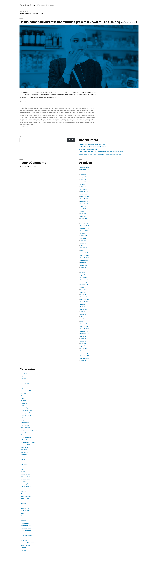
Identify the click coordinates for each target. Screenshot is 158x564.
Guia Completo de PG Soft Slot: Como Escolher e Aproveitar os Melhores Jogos (101, 151)
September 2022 (84, 263)
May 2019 (83, 343)
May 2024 (83, 214)
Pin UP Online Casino (27, 486)
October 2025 (84, 172)
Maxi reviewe (24, 447)
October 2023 (84, 231)
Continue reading (25, 101)
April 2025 (83, 187)
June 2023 (83, 240)
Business (23, 401)
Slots (22, 513)
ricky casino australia (26, 508)
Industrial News (25, 440)
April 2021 (83, 292)
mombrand (24, 454)
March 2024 (83, 218)
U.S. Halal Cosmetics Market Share (43, 120)
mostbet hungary (25, 474)
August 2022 (83, 265)
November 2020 (84, 302)
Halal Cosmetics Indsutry (25, 110)
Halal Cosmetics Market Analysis (83, 112)
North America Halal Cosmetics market (66, 117)
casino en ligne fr (25, 408)
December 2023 (84, 226)
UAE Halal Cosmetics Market (73, 120)
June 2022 (83, 270)
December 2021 (84, 285)
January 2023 (84, 253)
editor (22, 107)
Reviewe (23, 503)
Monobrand (24, 462)
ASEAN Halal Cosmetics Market (42, 108)
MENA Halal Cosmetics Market (50, 117)
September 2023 (84, 233)
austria (23, 388)
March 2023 (83, 248)
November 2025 (84, 169)
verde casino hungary (26, 533)
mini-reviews (24, 452)
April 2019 (83, 346)
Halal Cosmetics (90, 108)
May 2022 (83, 272)
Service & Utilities (26, 511)
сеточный (23, 550)
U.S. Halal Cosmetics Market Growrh (67, 119)
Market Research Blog (27, 5)
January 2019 (84, 353)
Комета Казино (25, 545)
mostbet (23, 469)
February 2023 (84, 250)
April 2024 (83, 216)
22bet (22, 386)
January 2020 (84, 324)
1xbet (22, 376)
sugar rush (23, 521)
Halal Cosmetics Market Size (80, 115)
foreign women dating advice (29, 430)
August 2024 (83, 206)
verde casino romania (26, 538)
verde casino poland (26, 535)
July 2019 (83, 338)
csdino (22, 418)
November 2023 (84, 228)
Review (23, 501)
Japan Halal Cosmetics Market (35, 117)
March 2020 (83, 319)
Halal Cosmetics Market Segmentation (65, 115)
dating (22, 420)
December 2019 (84, 326)
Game (22, 435)
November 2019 (84, 329)
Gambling (23, 432)
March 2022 (83, 277)
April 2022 (83, 275)
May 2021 (83, 289)
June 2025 (83, 182)
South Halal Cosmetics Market (83, 117)
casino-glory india (26, 413)
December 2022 (84, 255)
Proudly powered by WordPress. (37, 559)
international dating (26, 445)
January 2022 (84, 282)
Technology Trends (26, 528)
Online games (24, 481)
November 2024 (84, 199)
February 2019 (84, 351)
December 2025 (84, 167)
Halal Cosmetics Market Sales (48, 115)
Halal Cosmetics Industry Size (57, 112)
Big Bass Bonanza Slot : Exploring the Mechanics (92, 147)
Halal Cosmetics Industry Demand (55, 110)
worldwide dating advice (27, 543)
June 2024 (83, 211)
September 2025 (84, 174)
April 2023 (83, 245)
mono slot (23, 459)
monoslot (23, 467)
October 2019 (84, 331)
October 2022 (84, 260)
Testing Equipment (26, 530)
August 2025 (83, 177)
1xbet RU (23, 381)
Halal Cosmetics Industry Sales (43, 112)
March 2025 (83, 189)
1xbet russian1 (25, 383)
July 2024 (83, 209)
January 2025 (84, 194)
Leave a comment (25, 126)
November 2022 (84, 258)
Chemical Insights (26, 415)
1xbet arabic (24, 378)
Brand (22, 396)
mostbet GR (24, 472)
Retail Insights (25, 499)
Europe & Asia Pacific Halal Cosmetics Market (75, 108)
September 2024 (84, 204)
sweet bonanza (25, 523)
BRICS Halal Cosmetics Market (57, 108)
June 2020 (83, 312)
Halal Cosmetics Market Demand (48, 114)
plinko (22, 489)
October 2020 (84, 304)
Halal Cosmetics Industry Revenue (27, 112)
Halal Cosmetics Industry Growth (71, 110)
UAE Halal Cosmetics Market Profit (67, 122)
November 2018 (84, 358)
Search (21, 136)
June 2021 (83, 287)
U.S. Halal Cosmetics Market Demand (50, 119)
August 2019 (83, 336)
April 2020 (83, 316)
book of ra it (24, 393)
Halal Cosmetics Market (70, 112)
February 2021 (84, 297)
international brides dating (28, 442)
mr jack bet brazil (25, 479)
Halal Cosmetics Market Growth (77, 114)
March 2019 (83, 348)
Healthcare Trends (26, 437)
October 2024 (84, 201)
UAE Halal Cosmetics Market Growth (50, 122)
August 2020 (83, 309)
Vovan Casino (24, 540)
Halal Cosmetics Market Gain (62, 114)
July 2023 (83, 238)
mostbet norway (25, 476)
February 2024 (84, 221)
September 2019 (84, 334)
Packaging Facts (25, 484)
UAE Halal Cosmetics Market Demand (32, 122)
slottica (23, 518)
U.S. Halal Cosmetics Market (34, 119)
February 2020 (84, 321)
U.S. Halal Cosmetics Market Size (59, 120)
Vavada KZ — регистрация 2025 (88, 149)
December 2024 (84, 196)
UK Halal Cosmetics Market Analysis (83, 122)
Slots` (22, 516)
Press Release (38, 107)
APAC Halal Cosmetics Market (28, 108)
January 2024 (84, 223)
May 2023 (83, 243)
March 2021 (83, 294)
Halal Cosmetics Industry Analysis (39, 110)
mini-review (24, 450)
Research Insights (26, 496)
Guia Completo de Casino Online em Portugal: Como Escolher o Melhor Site (100, 154)
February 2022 (84, 280)
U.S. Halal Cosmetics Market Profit (84, 119)
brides (22, 398)
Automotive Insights (26, 391)
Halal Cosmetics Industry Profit (86, 110)
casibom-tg (24, 403)
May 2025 (83, 184)
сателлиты (24, 548)
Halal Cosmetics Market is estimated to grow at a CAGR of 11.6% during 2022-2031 (78, 22)
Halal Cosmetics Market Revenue (33, 115)
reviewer (23, 506)
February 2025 (84, 191)
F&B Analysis (25, 425)
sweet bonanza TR (26, 525)
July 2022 (83, 267)
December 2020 (84, 299)
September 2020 (84, 307)
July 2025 (83, 179)
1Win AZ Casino (25, 374)
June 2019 (83, 341)
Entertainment (25, 423)
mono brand (24, 457)
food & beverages (25, 427)
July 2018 (83, 361)
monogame (24, 464)
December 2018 (84, 356)
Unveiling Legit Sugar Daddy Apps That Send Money (93, 144)
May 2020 (83, 314)
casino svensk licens (26, 410)
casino (22, 405)
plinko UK (24, 491)
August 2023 (83, 236)
